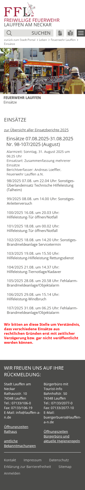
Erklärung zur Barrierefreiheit (27, 466)
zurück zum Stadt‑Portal (19, 40)
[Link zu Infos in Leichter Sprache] (70, 33)
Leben (43, 40)
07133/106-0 (21, 403)
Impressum (33, 460)
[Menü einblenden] (81, 33)
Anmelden (12, 473)
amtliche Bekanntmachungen (20, 443)
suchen (41, 33)
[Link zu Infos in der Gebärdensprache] (60, 33)
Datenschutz (59, 460)
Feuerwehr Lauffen (63, 40)
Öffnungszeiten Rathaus (16, 429)
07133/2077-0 (61, 403)
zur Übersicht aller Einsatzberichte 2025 (36, 129)
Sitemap (65, 466)
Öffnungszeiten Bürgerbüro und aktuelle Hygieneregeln (62, 436)
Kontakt (10, 460)
